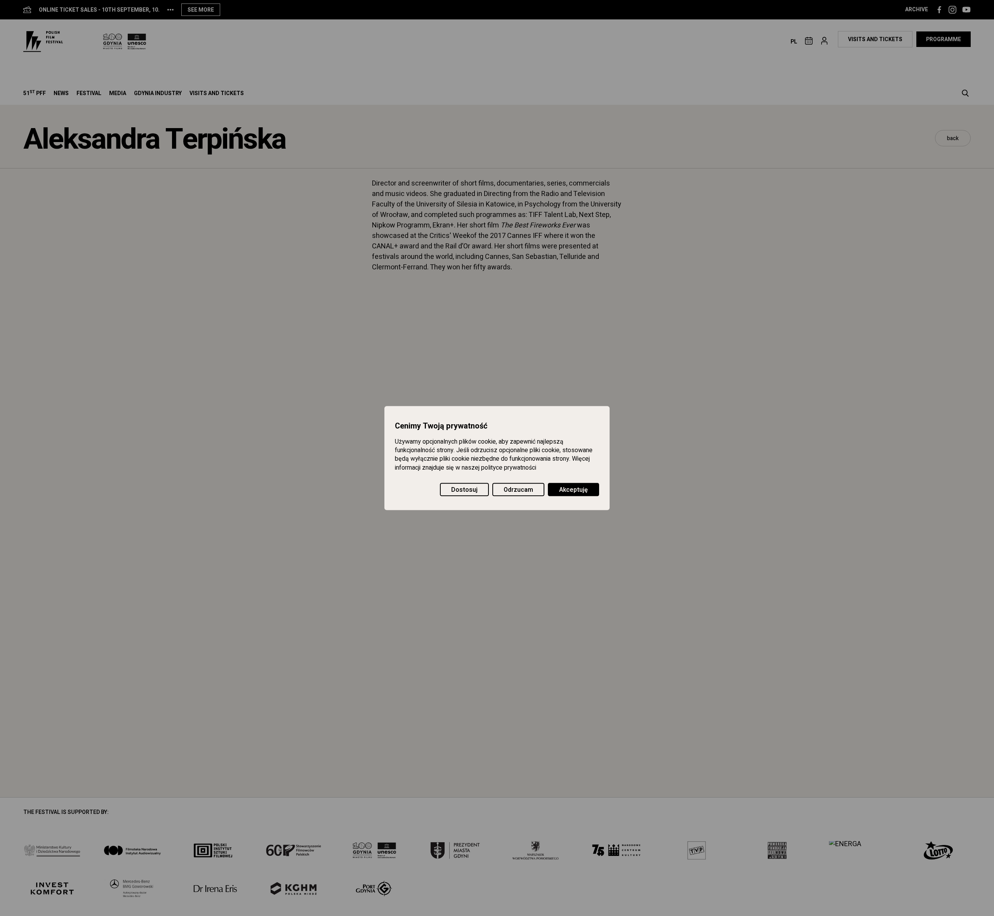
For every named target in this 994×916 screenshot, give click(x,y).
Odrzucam (518, 489)
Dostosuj (464, 489)
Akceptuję (573, 489)
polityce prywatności (508, 467)
